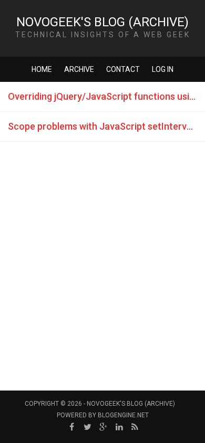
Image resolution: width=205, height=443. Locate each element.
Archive (79, 69)
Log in (162, 69)
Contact (123, 69)
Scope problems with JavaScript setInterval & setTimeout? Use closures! (106, 126)
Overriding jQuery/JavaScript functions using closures (106, 96)
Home (42, 69)
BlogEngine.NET (123, 415)
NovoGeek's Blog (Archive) (102, 22)
